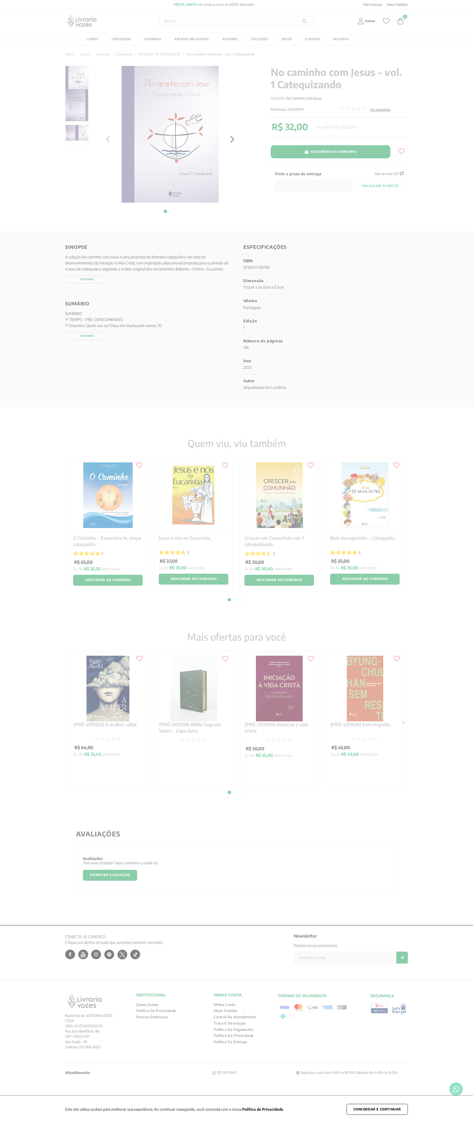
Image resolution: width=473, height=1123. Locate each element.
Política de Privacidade (262, 1109)
